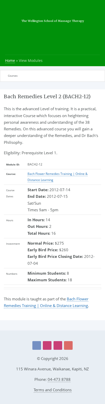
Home (10, 60)
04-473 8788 (59, 379)
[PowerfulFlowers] (47, 345)
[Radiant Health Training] (58, 345)
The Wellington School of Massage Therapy (52, 21)
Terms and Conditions (53, 389)
